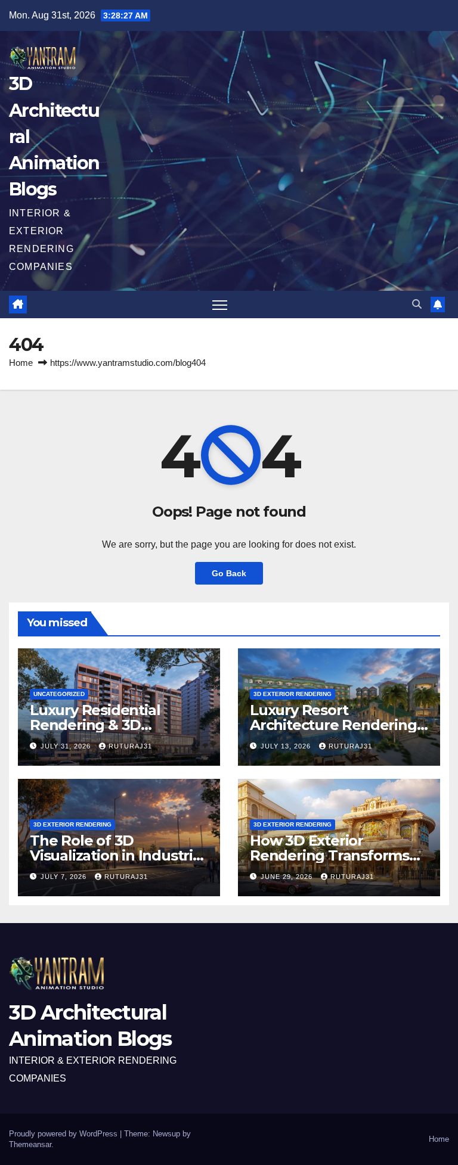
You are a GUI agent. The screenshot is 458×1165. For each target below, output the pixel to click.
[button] (417, 304)
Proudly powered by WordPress (64, 1133)
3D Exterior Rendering (292, 694)
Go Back (229, 573)
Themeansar (30, 1144)
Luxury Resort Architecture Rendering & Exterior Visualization (333, 724)
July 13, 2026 (287, 746)
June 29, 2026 (288, 876)
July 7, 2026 (65, 876)
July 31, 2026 (67, 746)
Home (21, 363)
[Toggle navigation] (219, 305)
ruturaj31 (130, 746)
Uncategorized (59, 694)
